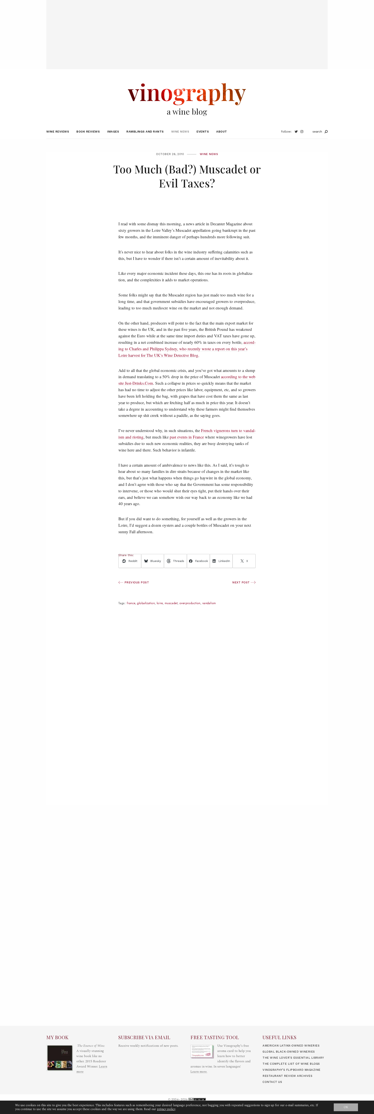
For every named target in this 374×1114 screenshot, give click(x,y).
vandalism (209, 603)
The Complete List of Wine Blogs (291, 1063)
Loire (160, 603)
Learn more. (198, 1071)
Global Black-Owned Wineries (289, 1051)
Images (113, 131)
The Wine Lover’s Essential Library (293, 1057)
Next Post (241, 582)
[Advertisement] (187, 30)
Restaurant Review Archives (287, 1075)
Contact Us (272, 1082)
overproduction (189, 603)
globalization (146, 603)
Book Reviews (88, 131)
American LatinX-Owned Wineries (291, 1045)
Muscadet (171, 603)
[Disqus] (187, 742)
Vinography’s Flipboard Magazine (292, 1069)
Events (203, 131)
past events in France (187, 437)
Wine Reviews (57, 131)
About (221, 131)
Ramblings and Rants (145, 131)
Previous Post (136, 582)
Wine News (180, 131)
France (131, 603)
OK (346, 1107)
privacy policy (166, 1109)
